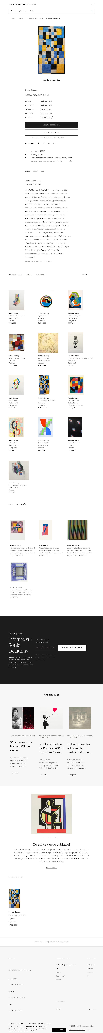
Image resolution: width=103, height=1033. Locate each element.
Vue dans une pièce (51, 80)
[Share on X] (44, 144)
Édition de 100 (46, 113)
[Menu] (92, 4)
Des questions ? (51, 132)
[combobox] (52, 11)
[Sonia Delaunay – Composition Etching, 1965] (19, 470)
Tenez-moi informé (72, 647)
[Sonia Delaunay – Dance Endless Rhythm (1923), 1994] (78, 342)
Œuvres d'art (60, 976)
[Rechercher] (92, 11)
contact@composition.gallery (20, 970)
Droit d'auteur (16, 1024)
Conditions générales (40, 1024)
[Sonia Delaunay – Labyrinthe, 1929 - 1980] (19, 342)
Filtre (85, 274)
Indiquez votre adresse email (42, 641)
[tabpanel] (48, 221)
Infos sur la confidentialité (77, 1030)
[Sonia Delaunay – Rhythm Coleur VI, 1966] (19, 300)
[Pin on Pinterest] (48, 143)
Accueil (12, 19)
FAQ (57, 969)
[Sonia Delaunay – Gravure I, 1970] (48, 427)
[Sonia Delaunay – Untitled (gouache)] (78, 427)
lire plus (15, 773)
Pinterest (90, 972)
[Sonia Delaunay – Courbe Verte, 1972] (78, 300)
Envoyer (92, 1009)
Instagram (90, 965)
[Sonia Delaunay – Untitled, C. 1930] (48, 342)
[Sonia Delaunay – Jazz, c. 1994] (19, 385)
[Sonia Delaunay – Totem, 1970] (19, 427)
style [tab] (42, 171)
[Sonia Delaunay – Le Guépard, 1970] (78, 385)
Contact (58, 980)
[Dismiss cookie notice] (88, 1030)
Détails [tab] (27, 171)
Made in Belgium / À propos (65, 965)
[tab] (15, 276)
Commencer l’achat (51, 125)
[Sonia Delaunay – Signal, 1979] (48, 300)
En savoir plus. (67, 161)
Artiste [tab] (35, 171)
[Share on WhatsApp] (54, 144)
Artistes (22, 19)
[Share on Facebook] (38, 143)
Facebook (90, 969)
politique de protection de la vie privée (29, 1026)
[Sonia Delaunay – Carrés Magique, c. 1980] (48, 385)
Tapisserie (44, 101)
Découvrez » (51, 867)
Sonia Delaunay (36, 19)
